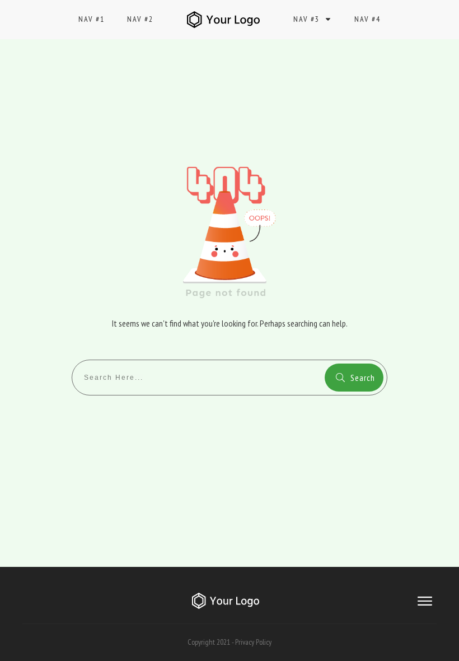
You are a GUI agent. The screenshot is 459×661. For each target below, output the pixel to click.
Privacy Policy (253, 642)
